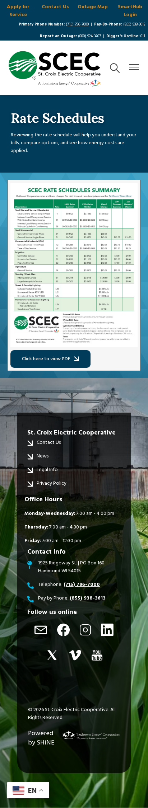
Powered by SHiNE (41, 738)
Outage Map (93, 6)
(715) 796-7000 (77, 24)
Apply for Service (18, 10)
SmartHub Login (130, 10)
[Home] (55, 68)
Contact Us (55, 6)
